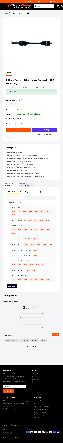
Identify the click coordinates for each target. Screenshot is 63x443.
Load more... (12, 286)
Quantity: (9, 124)
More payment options (44, 135)
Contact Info (37, 401)
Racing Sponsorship (40, 409)
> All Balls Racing (23, 13)
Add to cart (18, 130)
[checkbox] (43, 340)
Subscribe (55, 1)
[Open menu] (4, 6)
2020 (25, 211)
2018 (13, 211)
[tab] (11, 185)
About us (37, 417)
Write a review (55, 334)
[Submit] (36, 6)
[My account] (62, 6)
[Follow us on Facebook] (4, 432)
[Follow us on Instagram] (7, 432)
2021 (30, 211)
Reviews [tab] (8, 335)
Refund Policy (36, 379)
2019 (19, 211)
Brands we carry (39, 415)
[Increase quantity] (26, 124)
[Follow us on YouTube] (11, 432)
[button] (31, 313)
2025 (13, 215)
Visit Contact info (8, 409)
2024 (48, 211)
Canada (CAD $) (17, 425)
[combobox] (44, 6)
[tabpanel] (31, 352)
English (6, 425)
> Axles (12, 13)
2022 (36, 211)
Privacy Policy (36, 376)
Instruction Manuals (40, 412)
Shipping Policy (36, 382)
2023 (42, 211)
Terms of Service (37, 374)
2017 (26, 244)
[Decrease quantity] (17, 124)
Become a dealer (39, 404)
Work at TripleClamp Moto (42, 406)
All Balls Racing (11, 88)
